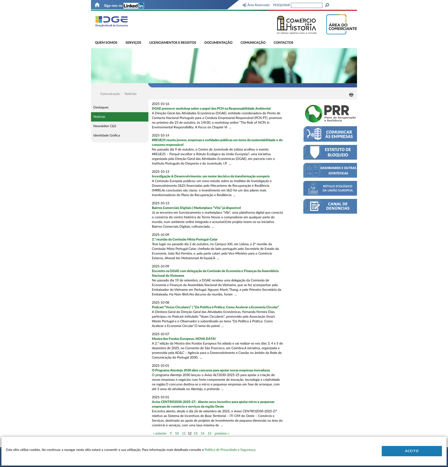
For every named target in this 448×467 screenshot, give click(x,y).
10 (177, 433)
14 (202, 433)
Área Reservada (258, 5)
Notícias (99, 117)
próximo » (222, 433)
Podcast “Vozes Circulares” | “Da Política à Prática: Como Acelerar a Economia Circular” (215, 307)
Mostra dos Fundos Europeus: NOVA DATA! (184, 339)
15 (209, 433)
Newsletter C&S (104, 126)
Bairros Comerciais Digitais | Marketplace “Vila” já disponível (196, 208)
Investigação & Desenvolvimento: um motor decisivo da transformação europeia (211, 176)
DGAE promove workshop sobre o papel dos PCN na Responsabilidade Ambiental (211, 108)
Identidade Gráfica (106, 135)
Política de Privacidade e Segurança (230, 450)
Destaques (100, 107)
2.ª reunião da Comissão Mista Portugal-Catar (184, 239)
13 (195, 433)
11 (184, 433)
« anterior (160, 433)
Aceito (412, 451)
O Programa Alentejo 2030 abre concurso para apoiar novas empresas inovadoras (211, 370)
